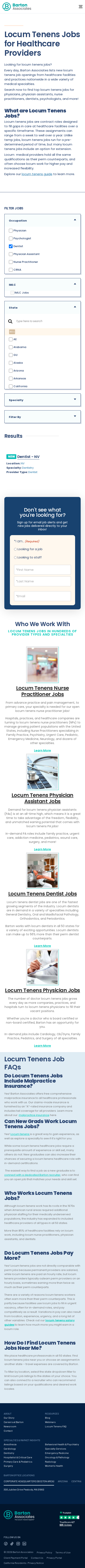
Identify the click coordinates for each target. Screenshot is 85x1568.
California (20, 386)
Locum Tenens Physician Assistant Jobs (42, 798)
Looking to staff (30, 557)
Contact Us (37, 1557)
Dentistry (28, 468)
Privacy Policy (44, 1552)
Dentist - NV (28, 456)
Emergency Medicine (57, 1452)
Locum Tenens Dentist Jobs (42, 893)
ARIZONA (63, 1481)
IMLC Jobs (21, 293)
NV (23, 463)
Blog (47, 1417)
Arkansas (19, 378)
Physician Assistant (26, 254)
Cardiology (10, 1448)
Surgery (8, 1465)
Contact (8, 1430)
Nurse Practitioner (25, 262)
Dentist (18, 246)
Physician (19, 230)
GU (15, 355)
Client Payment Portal (16, 1557)
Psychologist (22, 238)
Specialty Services (55, 1448)
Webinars (50, 1422)
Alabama (19, 347)
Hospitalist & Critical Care (18, 1457)
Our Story (9, 1417)
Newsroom (10, 1426)
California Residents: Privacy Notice (24, 1562)
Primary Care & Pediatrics (18, 1461)
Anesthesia (10, 1444)
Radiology (50, 1461)
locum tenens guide (37, 174)
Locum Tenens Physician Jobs (42, 990)
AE (15, 339)
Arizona (18, 370)
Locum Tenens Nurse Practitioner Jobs (42, 691)
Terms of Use (63, 1552)
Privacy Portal (54, 1557)
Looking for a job (30, 549)
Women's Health (54, 1465)
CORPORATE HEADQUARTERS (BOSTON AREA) (29, 1481)
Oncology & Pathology (57, 1457)
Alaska (18, 363)
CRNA (17, 270)
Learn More (42, 750)
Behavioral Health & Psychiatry (62, 1444)
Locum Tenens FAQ (55, 1426)
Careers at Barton (14, 1422)
